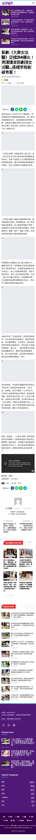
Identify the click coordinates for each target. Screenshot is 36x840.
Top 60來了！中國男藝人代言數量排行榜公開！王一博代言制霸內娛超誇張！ (22, 742)
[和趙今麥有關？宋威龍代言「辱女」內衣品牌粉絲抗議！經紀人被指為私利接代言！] (5, 31)
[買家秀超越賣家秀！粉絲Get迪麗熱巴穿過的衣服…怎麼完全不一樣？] (5, 753)
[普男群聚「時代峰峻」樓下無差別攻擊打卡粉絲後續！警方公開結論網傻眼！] (5, 763)
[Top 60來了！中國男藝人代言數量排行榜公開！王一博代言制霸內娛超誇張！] (5, 741)
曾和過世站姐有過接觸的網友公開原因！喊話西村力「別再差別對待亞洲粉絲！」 (22, 625)
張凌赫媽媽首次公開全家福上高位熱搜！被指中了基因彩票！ (22, 663)
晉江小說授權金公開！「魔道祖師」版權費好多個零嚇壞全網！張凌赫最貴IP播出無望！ (22, 12)
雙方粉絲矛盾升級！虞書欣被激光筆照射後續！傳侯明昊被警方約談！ (22, 679)
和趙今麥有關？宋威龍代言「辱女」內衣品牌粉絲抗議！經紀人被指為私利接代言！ (22, 31)
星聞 (6, 80)
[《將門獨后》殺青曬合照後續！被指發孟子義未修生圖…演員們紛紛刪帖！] (5, 654)
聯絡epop (29, 820)
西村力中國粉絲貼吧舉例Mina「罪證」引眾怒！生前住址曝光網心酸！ (22, 688)
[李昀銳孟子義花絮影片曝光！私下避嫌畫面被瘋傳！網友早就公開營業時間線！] (5, 41)
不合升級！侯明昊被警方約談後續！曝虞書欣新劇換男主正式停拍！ (22, 671)
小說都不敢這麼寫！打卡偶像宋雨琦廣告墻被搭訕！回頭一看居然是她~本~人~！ (22, 22)
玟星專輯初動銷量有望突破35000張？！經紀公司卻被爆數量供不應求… (26, 527)
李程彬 (19, 483)
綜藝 (3, 786)
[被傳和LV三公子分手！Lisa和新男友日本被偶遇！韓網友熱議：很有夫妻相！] (5, 644)
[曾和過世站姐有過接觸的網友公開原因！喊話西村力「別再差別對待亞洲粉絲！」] (5, 625)
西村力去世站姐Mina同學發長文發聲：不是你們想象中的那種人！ (22, 634)
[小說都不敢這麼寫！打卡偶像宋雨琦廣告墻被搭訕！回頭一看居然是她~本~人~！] (5, 22)
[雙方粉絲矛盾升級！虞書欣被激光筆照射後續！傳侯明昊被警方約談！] (5, 681)
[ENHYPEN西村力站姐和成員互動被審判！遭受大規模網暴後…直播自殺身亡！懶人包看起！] (5, 615)
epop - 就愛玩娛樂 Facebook (11, 719)
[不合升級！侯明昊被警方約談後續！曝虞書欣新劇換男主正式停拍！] (5, 672)
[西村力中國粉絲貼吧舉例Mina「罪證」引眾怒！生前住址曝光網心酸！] (5, 689)
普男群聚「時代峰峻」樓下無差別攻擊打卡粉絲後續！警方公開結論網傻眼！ (22, 764)
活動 (14, 820)
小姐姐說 (4, 797)
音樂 (3, 793)
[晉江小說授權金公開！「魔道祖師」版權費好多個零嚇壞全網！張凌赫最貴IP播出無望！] (5, 13)
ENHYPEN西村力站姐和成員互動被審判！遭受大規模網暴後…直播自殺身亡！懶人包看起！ (22, 615)
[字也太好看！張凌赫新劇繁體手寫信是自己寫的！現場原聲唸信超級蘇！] (5, 697)
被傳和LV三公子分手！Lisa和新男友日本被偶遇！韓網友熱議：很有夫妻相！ (22, 644)
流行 (3, 805)
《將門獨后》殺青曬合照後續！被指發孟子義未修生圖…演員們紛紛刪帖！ (22, 654)
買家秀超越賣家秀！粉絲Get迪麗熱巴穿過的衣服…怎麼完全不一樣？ (22, 753)
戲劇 (3, 80)
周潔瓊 (7, 483)
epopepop (21, 831)
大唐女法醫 (13, 483)
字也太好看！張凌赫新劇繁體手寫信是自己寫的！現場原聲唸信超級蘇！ (22, 696)
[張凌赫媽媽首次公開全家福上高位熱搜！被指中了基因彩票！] (5, 664)
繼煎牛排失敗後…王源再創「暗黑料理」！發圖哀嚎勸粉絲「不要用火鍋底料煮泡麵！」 (9, 528)
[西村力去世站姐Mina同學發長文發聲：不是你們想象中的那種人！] (5, 636)
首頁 (4, 817)
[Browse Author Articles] (18, 502)
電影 (3, 801)
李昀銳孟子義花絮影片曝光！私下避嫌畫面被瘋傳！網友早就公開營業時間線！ (22, 41)
